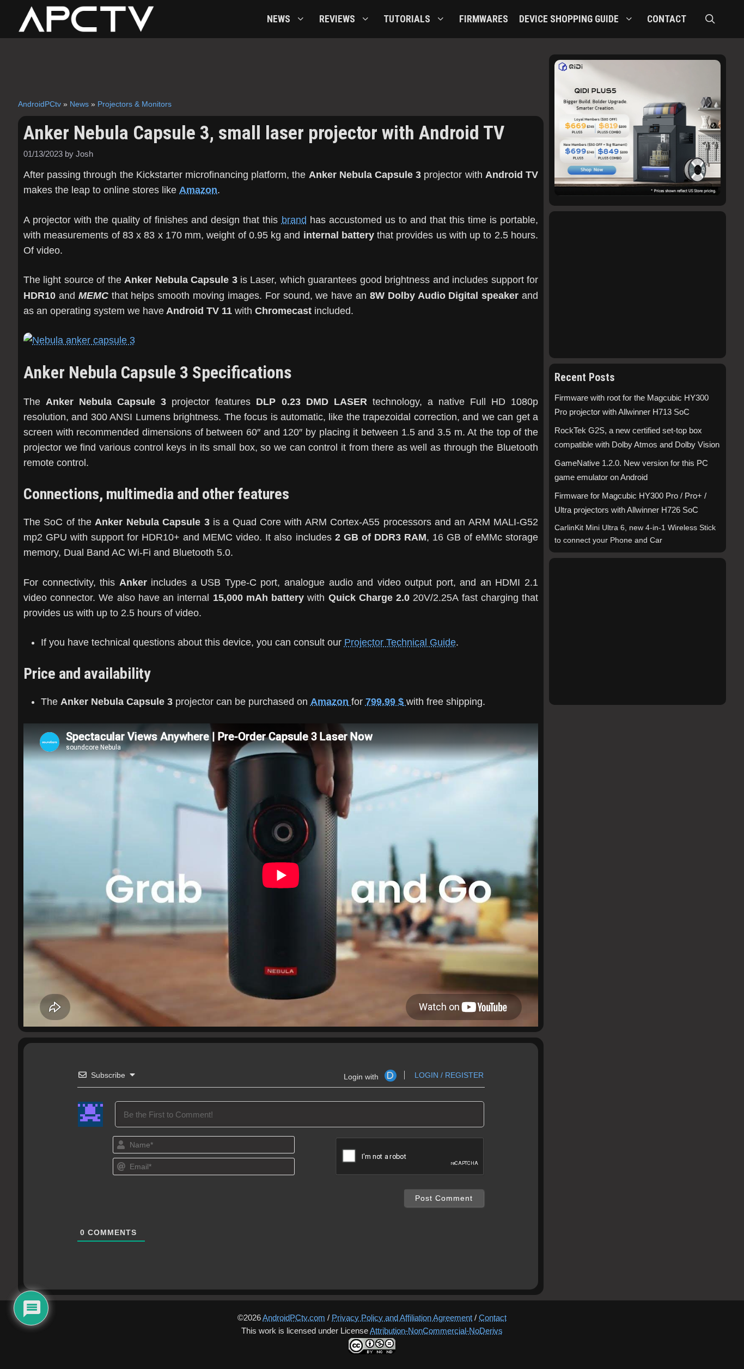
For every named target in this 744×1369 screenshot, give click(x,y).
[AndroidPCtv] (86, 19)
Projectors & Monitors (134, 104)
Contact (493, 1317)
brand (294, 219)
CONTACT (666, 19)
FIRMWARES (483, 19)
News (79, 104)
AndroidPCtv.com (294, 1317)
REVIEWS (337, 19)
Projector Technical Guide (400, 642)
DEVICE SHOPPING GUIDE (569, 19)
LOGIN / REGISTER (448, 1075)
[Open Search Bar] (710, 19)
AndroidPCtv (39, 104)
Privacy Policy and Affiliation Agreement (402, 1317)
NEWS (278, 19)
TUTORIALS (406, 19)
